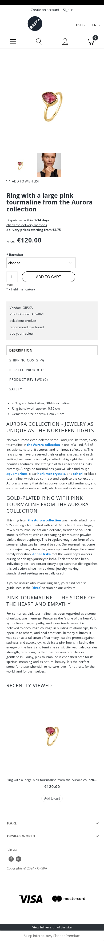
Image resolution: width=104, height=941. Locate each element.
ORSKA (28, 307)
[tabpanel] (52, 537)
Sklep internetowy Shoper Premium (52, 935)
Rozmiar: (14, 254)
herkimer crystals (51, 473)
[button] (13, 41)
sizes (36, 587)
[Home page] (35, 24)
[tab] (52, 350)
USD (79, 25)
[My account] (65, 42)
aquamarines (16, 473)
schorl (78, 473)
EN (94, 25)
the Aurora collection (43, 444)
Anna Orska (41, 554)
